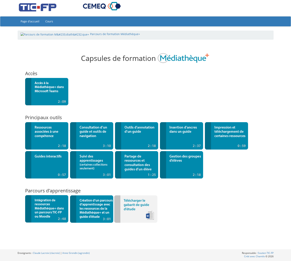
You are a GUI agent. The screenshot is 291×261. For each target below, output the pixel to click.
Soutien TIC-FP (266, 253)
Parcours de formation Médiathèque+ (115, 34)
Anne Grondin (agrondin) (76, 253)
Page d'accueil (30, 21)
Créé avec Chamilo (254, 256)
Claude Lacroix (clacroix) (46, 253)
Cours (49, 21)
